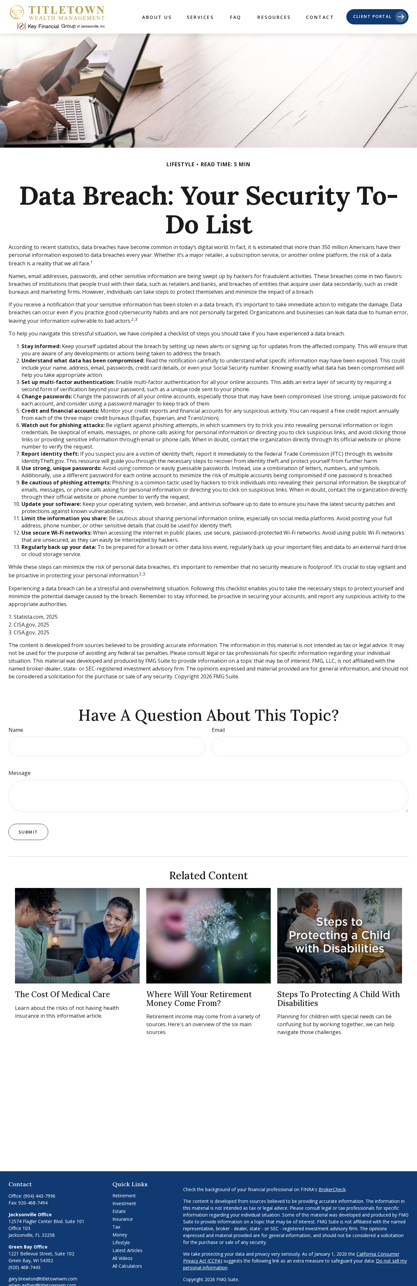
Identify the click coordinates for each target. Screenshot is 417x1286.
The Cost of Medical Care (62, 994)
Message (19, 772)
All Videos (122, 1258)
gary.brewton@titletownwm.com (42, 1279)
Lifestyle (121, 1242)
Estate (119, 1211)
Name (15, 729)
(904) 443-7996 (39, 1196)
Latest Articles (127, 1250)
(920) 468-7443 (24, 1267)
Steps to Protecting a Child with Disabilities (338, 998)
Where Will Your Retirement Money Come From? (199, 998)
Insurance (122, 1219)
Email (218, 729)
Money (119, 1235)
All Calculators (127, 1266)
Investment (124, 1203)
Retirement (124, 1195)
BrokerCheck (332, 1189)
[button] (156, 17)
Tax (116, 1227)
